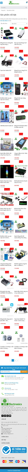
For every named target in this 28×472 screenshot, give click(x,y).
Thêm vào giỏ (7, 51)
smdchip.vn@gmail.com (8, 433)
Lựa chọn (21, 51)
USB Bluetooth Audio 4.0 (6, 125)
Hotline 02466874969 (14, 470)
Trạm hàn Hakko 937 (5, 70)
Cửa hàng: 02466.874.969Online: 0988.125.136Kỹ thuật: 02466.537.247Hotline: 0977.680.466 (6, 430)
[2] (17, 360)
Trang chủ (3, 10)
